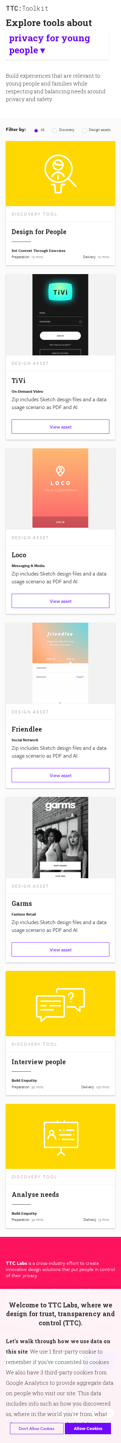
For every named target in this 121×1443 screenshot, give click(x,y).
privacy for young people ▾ (49, 44)
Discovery (66, 129)
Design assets (99, 129)
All (42, 129)
